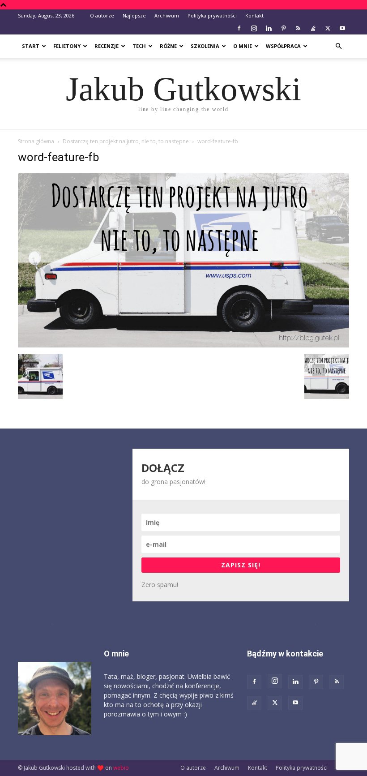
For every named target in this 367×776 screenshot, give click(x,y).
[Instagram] (253, 28)
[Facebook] (239, 28)
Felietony (67, 46)
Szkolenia (205, 46)
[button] (338, 46)
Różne (168, 46)
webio (121, 768)
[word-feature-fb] (183, 345)
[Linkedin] (268, 28)
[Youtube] (342, 28)
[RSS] (298, 28)
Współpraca (283, 46)
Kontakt (254, 15)
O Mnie (242, 46)
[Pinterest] (283, 28)
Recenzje (106, 46)
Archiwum (166, 15)
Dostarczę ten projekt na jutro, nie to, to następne (126, 141)
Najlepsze (134, 15)
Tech (139, 46)
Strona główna (36, 141)
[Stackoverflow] (313, 28)
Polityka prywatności (212, 15)
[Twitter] (327, 28)
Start (30, 46)
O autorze (102, 15)
